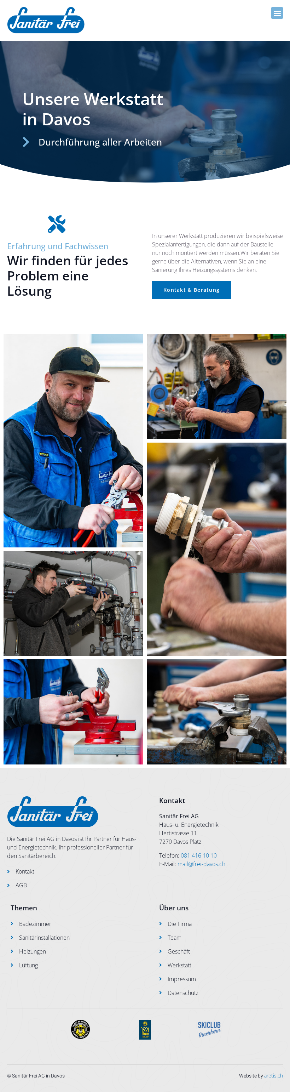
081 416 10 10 (199, 855)
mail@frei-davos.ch (201, 864)
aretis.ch (273, 1075)
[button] (277, 13)
